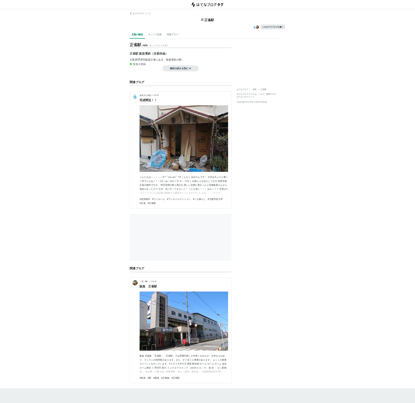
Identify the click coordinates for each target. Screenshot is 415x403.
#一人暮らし (199, 199)
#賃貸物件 (145, 199)
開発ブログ (271, 94)
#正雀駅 (152, 203)
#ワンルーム (158, 199)
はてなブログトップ (245, 97)
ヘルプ (261, 94)
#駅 (149, 377)
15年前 (154, 281)
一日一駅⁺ (144, 281)
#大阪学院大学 (215, 199)
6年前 (156, 95)
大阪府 (133, 59)
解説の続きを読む (179, 68)
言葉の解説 (137, 34)
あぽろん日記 (145, 95)
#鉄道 (143, 377)
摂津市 (141, 59)
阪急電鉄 (171, 59)
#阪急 (156, 377)
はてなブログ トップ (142, 13)
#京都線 (165, 377)
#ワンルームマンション (179, 199)
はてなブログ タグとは (247, 94)
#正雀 (143, 203)
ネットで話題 (155, 34)
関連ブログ (172, 34)
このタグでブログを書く (273, 27)
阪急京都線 (139, 64)
